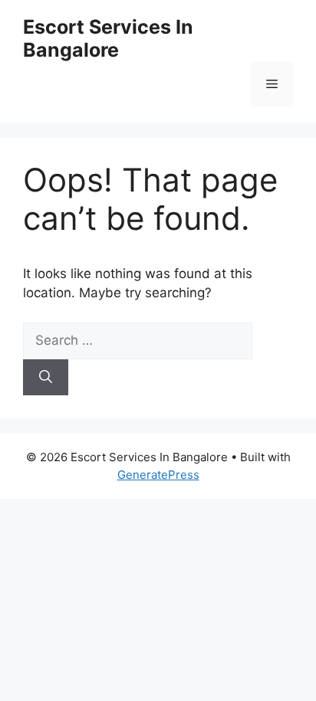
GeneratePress (158, 474)
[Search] (45, 377)
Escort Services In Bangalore (108, 38)
